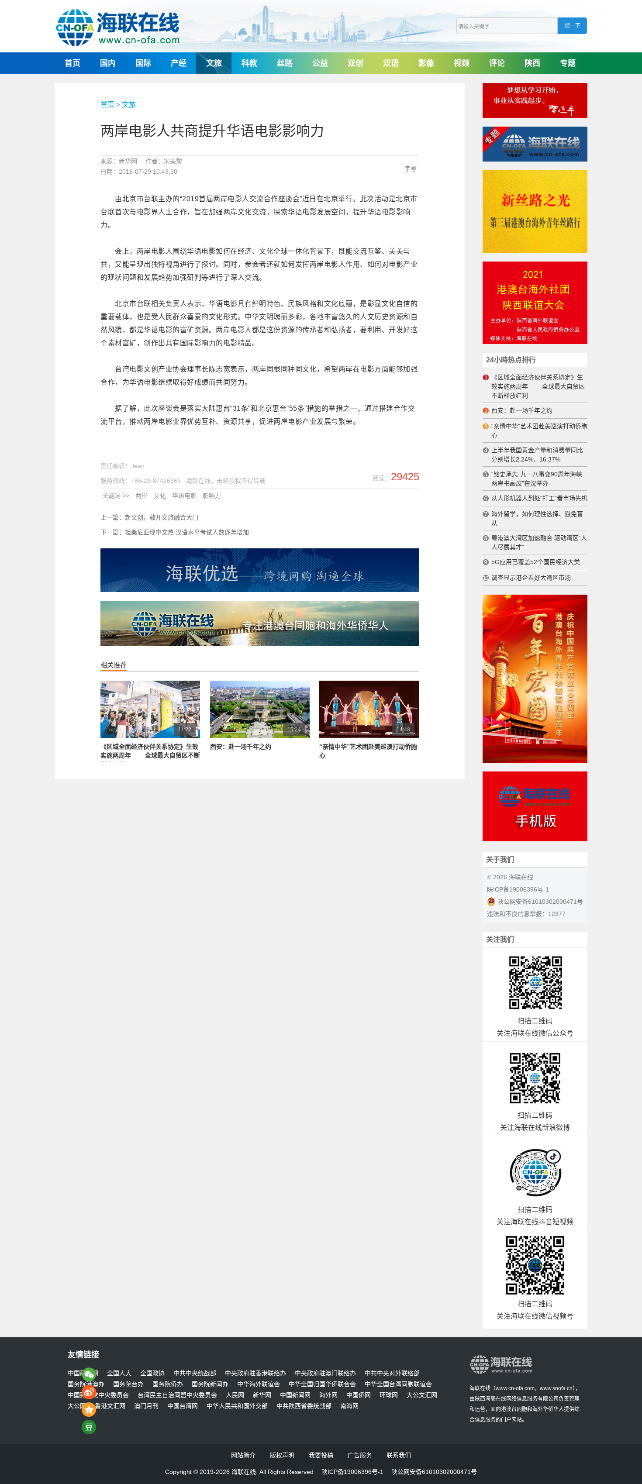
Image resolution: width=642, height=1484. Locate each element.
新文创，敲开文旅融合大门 (161, 517)
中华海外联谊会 (258, 1384)
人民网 (235, 1395)
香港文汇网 (110, 1406)
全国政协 (152, 1373)
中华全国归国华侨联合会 (322, 1384)
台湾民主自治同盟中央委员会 (177, 1395)
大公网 (77, 1406)
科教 (249, 63)
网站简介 (243, 1455)
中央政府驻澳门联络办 (325, 1373)
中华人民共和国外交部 (237, 1406)
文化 (160, 495)
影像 (426, 63)
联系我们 (399, 1455)
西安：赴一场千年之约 (240, 747)
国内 (108, 63)
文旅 (214, 63)
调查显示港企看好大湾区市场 (531, 577)
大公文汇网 (422, 1395)
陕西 (532, 63)
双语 (391, 63)
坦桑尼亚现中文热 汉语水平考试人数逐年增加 (187, 532)
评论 (497, 63)
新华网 (262, 1395)
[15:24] (260, 736)
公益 (320, 63)
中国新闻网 (295, 1395)
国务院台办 (128, 1384)
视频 (461, 63)
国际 (143, 63)
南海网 (349, 1406)
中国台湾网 (182, 1406)
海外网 (328, 1395)
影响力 (212, 495)
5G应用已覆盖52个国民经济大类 (535, 561)
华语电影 (184, 495)
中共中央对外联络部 (392, 1373)
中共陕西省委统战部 (303, 1406)
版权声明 (282, 1455)
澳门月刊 (146, 1406)
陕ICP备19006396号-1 (518, 889)
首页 (72, 63)
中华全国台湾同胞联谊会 (398, 1384)
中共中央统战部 (194, 1373)
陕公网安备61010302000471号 (539, 901)
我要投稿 (321, 1455)
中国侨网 (358, 1395)
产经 (178, 63)
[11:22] (150, 736)
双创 (355, 63)
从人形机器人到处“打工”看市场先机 (539, 498)
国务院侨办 (167, 1384)
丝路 (285, 63)
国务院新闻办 (210, 1384)
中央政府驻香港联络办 (255, 1373)
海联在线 (479, 1388)
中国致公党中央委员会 (98, 1395)
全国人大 (119, 1373)
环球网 (389, 1395)
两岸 (141, 495)
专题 (568, 63)
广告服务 (360, 1455)
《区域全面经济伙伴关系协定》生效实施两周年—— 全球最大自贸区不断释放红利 (150, 756)
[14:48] (369, 736)
